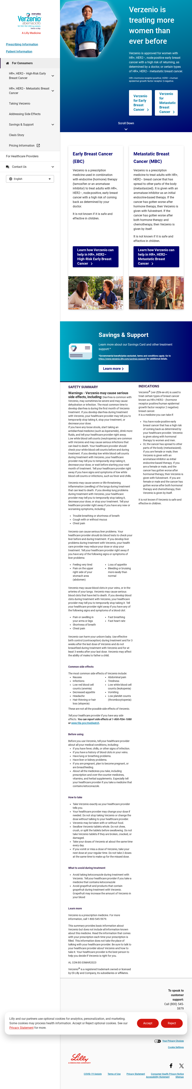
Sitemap (180, 1077)
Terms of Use (114, 1074)
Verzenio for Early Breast (140, 102)
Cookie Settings (176, 1047)
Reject (172, 1023)
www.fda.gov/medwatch (85, 722)
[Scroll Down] (126, 130)
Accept (147, 1023)
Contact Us (19, 167)
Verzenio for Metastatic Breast (167, 103)
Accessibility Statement (158, 1077)
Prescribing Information (22, 44)
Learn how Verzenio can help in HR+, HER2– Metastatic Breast (156, 256)
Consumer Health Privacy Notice (167, 1074)
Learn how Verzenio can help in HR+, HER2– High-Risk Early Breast (95, 256)
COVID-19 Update (93, 1074)
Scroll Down (126, 123)
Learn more (112, 369)
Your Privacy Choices (173, 1041)
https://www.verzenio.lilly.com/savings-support (122, 359)
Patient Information (19, 51)
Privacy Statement (21, 1028)
